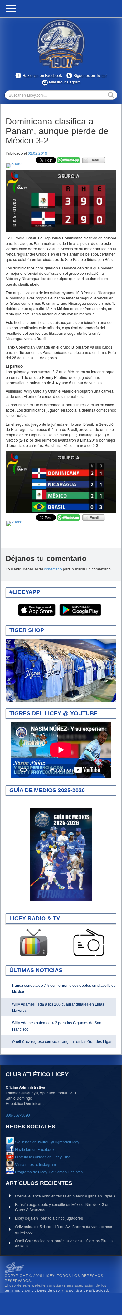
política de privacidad (88, 1289)
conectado (53, 568)
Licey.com (61, 43)
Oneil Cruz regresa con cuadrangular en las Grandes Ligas (62, 1042)
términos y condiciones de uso (32, 1289)
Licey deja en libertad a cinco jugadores (49, 1218)
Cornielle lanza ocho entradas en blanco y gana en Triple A (65, 1195)
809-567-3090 (18, 1114)
